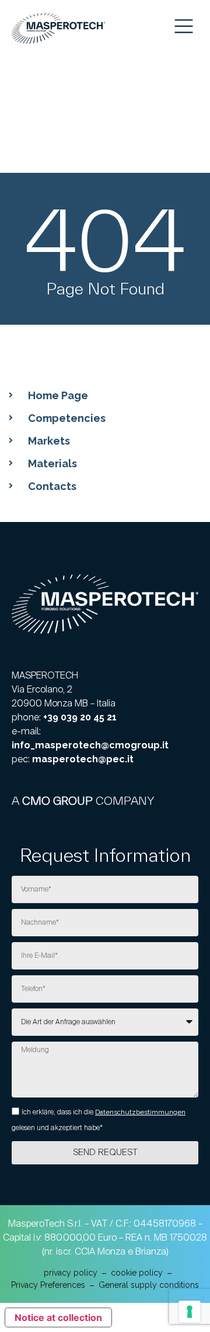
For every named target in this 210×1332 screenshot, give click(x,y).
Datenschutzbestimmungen (140, 1112)
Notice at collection (58, 1317)
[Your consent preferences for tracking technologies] (189, 1312)
